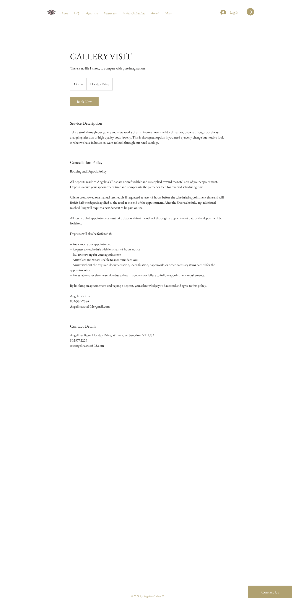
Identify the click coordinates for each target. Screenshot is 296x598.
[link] (84, 101)
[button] (250, 12)
